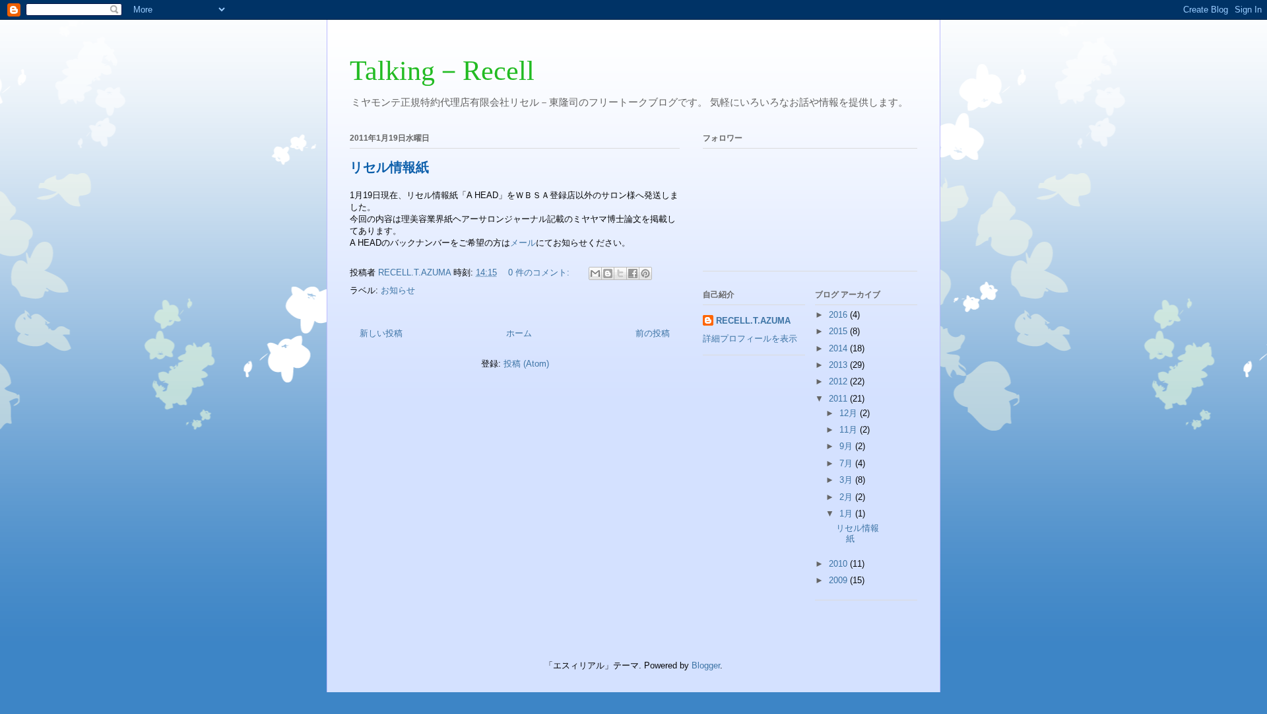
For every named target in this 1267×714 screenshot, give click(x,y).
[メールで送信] (595, 273)
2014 (839, 348)
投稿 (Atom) (526, 364)
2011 (839, 399)
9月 (847, 446)
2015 (839, 331)
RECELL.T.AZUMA (753, 321)
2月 (847, 497)
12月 (849, 413)
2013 (839, 365)
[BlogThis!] (607, 273)
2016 (839, 315)
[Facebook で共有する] (632, 273)
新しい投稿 (381, 333)
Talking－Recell (442, 70)
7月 (847, 463)
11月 (849, 430)
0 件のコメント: (540, 272)
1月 (847, 513)
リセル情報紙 (389, 167)
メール (523, 243)
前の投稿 (652, 333)
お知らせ (398, 290)
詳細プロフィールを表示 (750, 338)
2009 (839, 580)
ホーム (519, 333)
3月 (847, 480)
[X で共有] (620, 273)
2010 (839, 564)
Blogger (706, 665)
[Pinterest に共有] (645, 273)
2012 (839, 381)
